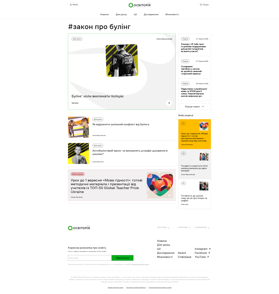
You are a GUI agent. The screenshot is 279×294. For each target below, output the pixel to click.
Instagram (201, 249)
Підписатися (122, 258)
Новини (104, 14)
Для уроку (121, 14)
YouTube (200, 257)
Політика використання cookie (160, 287)
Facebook (201, 253)
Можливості (172, 14)
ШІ (135, 14)
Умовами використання (140, 264)
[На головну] (139, 5)
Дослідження (151, 14)
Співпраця (184, 257)
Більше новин (192, 106)
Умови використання (115, 287)
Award (182, 253)
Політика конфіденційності (136, 287)
